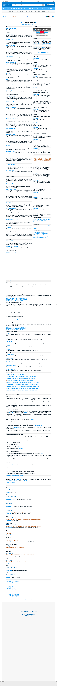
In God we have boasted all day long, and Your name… (15, 329)
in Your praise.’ (42, 47)
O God (42, 43)
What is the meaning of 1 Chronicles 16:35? (15, 374)
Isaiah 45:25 (35, 213)
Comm (32, 24)
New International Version (11, 28)
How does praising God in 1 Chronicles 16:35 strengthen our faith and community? (23, 384)
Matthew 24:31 (44, 431)
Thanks (45, 220)
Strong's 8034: (9, 563)
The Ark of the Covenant (11, 341)
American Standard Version (11, 113)
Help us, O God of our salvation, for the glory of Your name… (16, 299)
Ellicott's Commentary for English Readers (14, 475)
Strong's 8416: (9, 577)
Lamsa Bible (8, 227)
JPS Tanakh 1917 (9, 240)
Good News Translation (10, 134)
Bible (4, 16)
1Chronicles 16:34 (9, 480)
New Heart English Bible (10, 151)
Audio (23, 24)
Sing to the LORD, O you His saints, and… (13, 318)
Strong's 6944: (9, 556)
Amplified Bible (9, 90)
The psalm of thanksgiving (39, 234)
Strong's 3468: (9, 513)
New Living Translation (10, 34)
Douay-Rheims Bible (10, 202)
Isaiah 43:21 (35, 192)
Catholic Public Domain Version (12, 208)
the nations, (47, 44)
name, (48, 46)
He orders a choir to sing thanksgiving (41, 233)
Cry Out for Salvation (10, 354)
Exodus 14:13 (11, 412)
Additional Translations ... (11, 252)
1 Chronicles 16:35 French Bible (12, 596)
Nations (49, 219)
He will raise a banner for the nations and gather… (15, 310)
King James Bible (9, 56)
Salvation (38, 220)
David (8, 333)
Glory (41, 219)
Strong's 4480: (9, 534)
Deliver (34, 219)
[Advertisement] (29, 272)
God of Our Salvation (10, 358)
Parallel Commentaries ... (11, 482)
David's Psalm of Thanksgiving (39, 40)
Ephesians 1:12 (36, 197)
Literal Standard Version (10, 178)
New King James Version (11, 62)
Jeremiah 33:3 (36, 68)
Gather (38, 219)
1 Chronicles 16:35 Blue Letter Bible (13, 581)
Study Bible (9, 280)
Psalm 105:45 (36, 188)
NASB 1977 (8, 79)
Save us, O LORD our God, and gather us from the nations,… (17, 298)
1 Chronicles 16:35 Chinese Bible (12, 595)
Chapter (49, 280)
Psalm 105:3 (35, 135)
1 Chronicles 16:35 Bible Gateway (12, 582)
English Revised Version (11, 123)
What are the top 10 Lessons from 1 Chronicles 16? (17, 392)
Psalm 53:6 (35, 173)
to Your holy (44, 46)
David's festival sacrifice (39, 232)
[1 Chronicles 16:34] (1, 307)
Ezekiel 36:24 (36, 94)
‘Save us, (39, 43)
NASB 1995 (8, 73)
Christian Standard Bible (10, 101)
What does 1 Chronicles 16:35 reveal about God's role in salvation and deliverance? (23, 386)
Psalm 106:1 (16, 480)
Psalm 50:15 (35, 64)
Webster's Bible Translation (11, 157)
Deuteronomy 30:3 (38, 425)
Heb (34, 24)
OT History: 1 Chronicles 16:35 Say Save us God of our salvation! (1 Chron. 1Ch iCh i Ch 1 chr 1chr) (25, 599)
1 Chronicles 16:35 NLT (10, 587)
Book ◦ (46, 280)
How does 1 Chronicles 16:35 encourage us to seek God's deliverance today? (22, 376)
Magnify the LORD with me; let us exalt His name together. (16, 328)
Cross (26, 24)
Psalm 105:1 (19, 446)
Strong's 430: (8, 506)
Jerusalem (9, 349)
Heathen (43, 219)
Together (49, 220)
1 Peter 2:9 (13, 460)
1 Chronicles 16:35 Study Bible (12, 593)
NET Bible (8, 145)
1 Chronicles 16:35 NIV (10, 586)
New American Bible (10, 214)
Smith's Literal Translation (11, 195)
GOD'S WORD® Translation (11, 128)
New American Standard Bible (12, 68)
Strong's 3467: (9, 499)
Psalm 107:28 (36, 58)
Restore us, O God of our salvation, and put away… (15, 300)
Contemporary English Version (12, 118)
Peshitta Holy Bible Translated (12, 233)
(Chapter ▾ (10, 26)
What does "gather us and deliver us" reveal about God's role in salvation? (21, 378)
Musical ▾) (43, 26)
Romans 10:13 (32, 419)
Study (29, 24)
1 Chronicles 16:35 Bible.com (11, 584)
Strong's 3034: (9, 548)
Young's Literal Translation (11, 189)
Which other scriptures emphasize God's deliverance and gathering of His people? (23, 382)
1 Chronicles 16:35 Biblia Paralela (12, 594)
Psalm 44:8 (35, 143)
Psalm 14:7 (35, 166)
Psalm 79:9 (35, 82)
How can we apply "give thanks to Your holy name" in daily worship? (20, 380)
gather (34, 44)
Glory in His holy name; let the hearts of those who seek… (16, 327)
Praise (34, 220)
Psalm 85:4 (35, 87)
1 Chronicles (7, 16)
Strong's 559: (8, 492)
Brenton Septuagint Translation (12, 246)
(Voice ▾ (40, 26)
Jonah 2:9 (24, 415)
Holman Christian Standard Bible (12, 107)
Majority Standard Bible (10, 164)
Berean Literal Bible (10, 51)
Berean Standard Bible (10, 45)
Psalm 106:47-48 (14, 477)
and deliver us (39, 44)
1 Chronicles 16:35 (9, 464)
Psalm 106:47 (36, 76)
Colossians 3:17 (21, 448)
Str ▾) (15, 26)
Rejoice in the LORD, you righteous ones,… (14, 319)
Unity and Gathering (9, 361)
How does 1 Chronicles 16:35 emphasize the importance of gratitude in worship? (22, 388)
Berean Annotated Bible (10, 96)
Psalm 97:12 (35, 122)
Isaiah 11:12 (35, 109)
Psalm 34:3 (35, 139)
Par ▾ (13, 26)
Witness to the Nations (10, 369)
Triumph (35, 221)
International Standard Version (12, 140)
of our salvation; (47, 43)
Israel (8, 338)
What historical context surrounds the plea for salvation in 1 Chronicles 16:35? (22, 390)
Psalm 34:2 (43, 453)
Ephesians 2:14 (9, 431)
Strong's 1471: (9, 541)
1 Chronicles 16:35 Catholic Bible (12, 598)
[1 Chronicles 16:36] (55, 307)
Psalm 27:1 (26, 412)
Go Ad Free (2, 681)
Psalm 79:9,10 (36, 180)
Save (42, 220)
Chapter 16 (11, 16)
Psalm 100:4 (35, 127)
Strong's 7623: (9, 570)
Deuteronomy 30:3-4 (37, 100)
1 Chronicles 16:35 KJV (10, 591)
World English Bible (10, 170)
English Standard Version (11, 39)
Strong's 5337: (9, 527)
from (43, 44)
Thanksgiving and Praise (11, 365)
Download (49, 52)
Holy (47, 219)
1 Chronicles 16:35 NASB (11, 589)
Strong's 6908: (9, 520)
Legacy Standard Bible (10, 84)
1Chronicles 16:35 (24, 480)
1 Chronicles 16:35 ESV (10, 588)
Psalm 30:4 (35, 118)
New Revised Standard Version (12, 219)
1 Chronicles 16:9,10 (37, 204)
